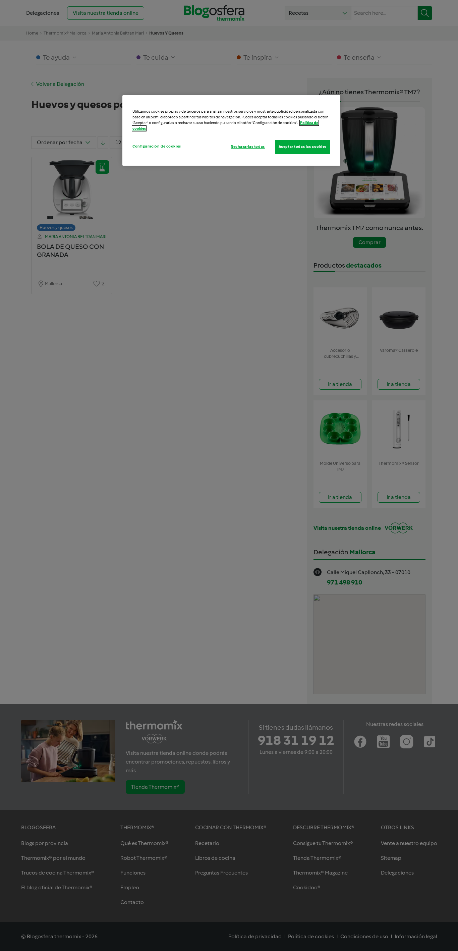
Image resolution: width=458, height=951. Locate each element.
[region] (231, 130)
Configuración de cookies (156, 146)
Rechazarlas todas (248, 146)
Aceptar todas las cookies (303, 146)
